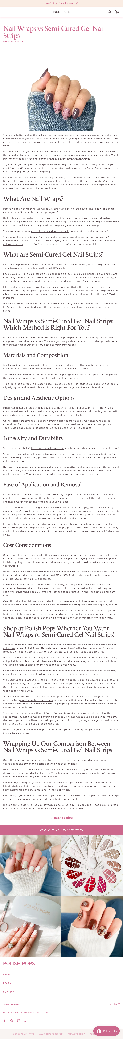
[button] (109, 12)
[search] (109, 12)
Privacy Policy (76, 1034)
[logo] (61, 12)
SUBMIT (115, 1004)
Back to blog (63, 818)
